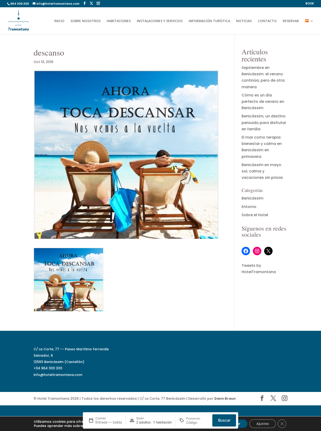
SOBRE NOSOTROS (85, 21)
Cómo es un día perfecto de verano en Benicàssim (263, 101)
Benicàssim (252, 198)
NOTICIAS (244, 21)
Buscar (224, 420)
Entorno (249, 206)
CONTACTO (267, 21)
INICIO (59, 21)
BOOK (309, 3)
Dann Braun (225, 398)
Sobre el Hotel (255, 215)
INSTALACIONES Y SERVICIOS (160, 21)
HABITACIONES (119, 21)
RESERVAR (291, 21)
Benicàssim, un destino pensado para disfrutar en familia (264, 122)
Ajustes (262, 423)
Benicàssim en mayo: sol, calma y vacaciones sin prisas (262, 171)
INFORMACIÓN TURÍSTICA (209, 21)
